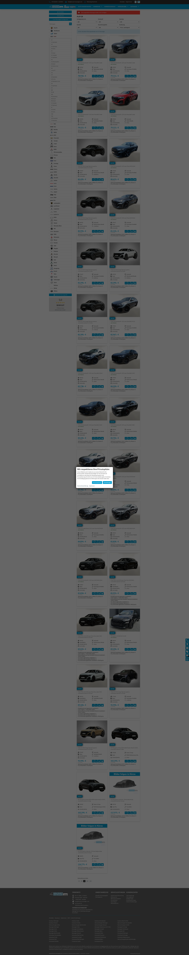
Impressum (92, 486)
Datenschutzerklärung (82, 486)
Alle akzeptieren (97, 482)
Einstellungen (107, 482)
